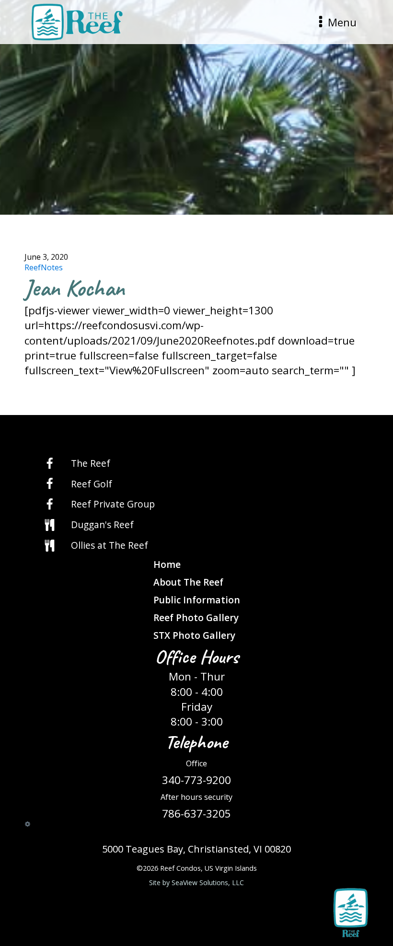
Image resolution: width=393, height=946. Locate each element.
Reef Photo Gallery (196, 617)
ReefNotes (43, 267)
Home (167, 564)
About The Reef (188, 582)
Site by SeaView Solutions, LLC (196, 882)
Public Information (196, 599)
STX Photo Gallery (194, 635)
